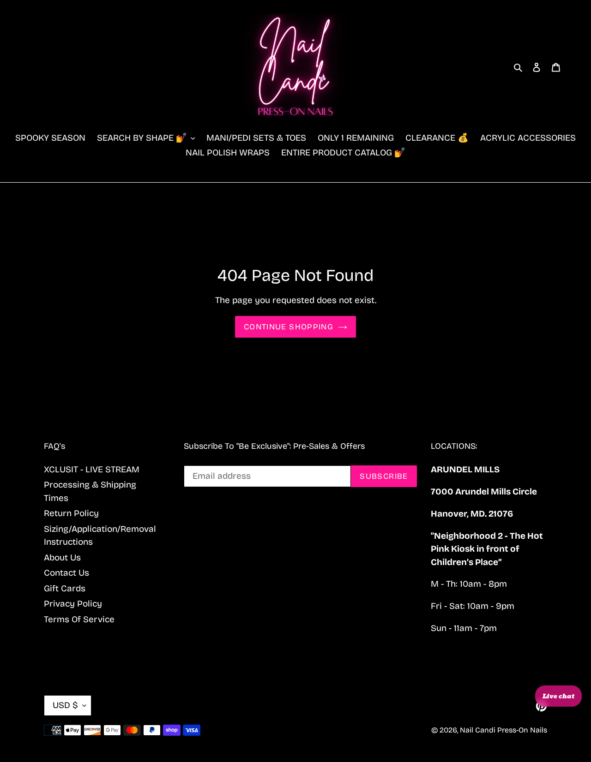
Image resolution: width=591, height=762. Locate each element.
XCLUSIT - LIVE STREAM (91, 469)
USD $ (65, 705)
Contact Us (66, 572)
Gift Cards (64, 588)
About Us (62, 557)
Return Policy (71, 513)
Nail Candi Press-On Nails (503, 730)
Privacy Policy (73, 603)
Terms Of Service (79, 619)
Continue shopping (288, 327)
